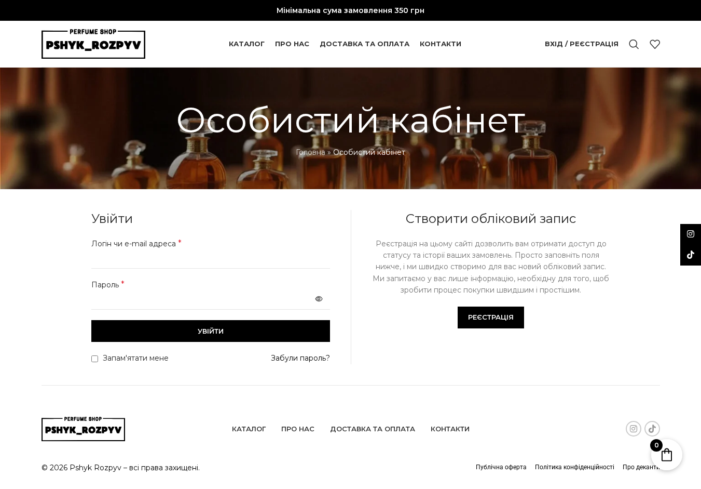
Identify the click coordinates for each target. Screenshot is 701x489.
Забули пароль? (300, 358)
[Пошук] (634, 44)
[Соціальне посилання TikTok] (652, 429)
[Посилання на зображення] (84, 428)
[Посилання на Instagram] (633, 429)
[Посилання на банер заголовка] (350, 10)
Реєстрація (491, 317)
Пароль (108, 284)
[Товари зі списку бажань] (654, 44)
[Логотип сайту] (93, 43)
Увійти (211, 331)
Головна (310, 152)
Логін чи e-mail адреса (136, 243)
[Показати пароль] (319, 299)
